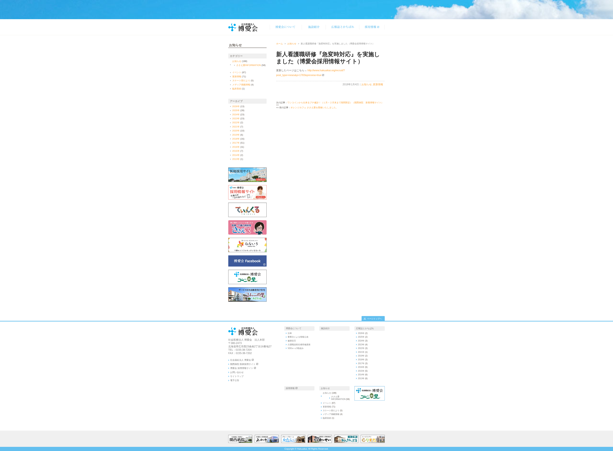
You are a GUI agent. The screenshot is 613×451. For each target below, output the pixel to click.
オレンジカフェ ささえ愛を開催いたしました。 (314, 107)
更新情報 (378, 84)
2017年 (236, 142)
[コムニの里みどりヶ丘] (247, 294)
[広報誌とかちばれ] (342, 27)
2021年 (236, 126)
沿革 (290, 333)
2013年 (236, 159)
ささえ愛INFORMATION (248, 65)
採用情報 (290, 388)
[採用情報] (372, 27)
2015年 (236, 151)
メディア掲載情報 (241, 84)
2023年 (236, 118)
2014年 (236, 155)
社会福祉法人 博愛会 (240, 360)
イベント (236, 72)
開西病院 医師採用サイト (242, 364)
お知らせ (291, 43)
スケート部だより (241, 80)
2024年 (236, 114)
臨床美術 (236, 88)
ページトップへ (374, 318)
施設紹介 (325, 328)
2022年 (236, 122)
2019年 (236, 135)
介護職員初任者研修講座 (299, 344)
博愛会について (293, 328)
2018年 (236, 139)
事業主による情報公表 (298, 337)
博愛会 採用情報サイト (241, 368)
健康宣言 (292, 341)
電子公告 (234, 380)
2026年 (236, 106)
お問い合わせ (237, 372)
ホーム (279, 43)
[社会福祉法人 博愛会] (247, 277)
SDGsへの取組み (296, 348)
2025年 (236, 110)
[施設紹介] (314, 27)
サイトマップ (237, 376)
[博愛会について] (286, 27)
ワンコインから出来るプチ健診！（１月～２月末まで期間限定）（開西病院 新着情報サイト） (335, 102)
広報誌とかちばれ (365, 328)
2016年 (236, 147)
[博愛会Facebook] (247, 261)
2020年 (236, 130)
